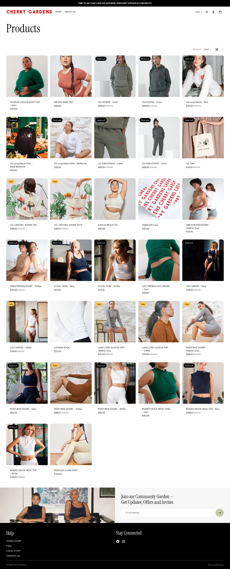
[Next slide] (43, 76)
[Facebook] (118, 541)
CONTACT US (13, 555)
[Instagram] (123, 541)
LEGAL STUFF (13, 550)
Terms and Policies (216, 565)
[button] (208, 49)
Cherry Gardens (20, 565)
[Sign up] (220, 513)
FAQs (9, 546)
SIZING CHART (13, 541)
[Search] (206, 11)
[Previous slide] (11, 76)
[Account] (213, 11)
